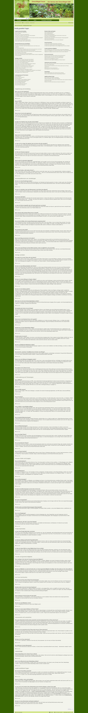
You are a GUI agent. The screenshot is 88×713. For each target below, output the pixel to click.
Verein (35, 20)
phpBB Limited (47, 216)
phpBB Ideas (68, 680)
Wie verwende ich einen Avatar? (20, 52)
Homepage (19, 20)
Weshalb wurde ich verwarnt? (20, 68)
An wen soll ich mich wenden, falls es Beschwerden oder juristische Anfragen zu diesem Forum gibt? (59, 80)
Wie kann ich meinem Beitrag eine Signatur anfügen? (24, 61)
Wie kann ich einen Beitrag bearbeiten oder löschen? (24, 60)
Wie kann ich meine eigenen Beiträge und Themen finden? (55, 59)
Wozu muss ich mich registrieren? (21, 32)
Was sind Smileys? (18, 78)
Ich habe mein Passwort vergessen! (21, 38)
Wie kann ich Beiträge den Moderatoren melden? (23, 69)
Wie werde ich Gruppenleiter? (50, 36)
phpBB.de (55, 216)
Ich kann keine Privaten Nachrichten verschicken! (53, 43)
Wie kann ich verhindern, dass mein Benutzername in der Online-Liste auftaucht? (27, 46)
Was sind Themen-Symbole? (20, 84)
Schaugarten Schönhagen (46, 20)
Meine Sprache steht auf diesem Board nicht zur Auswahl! (25, 50)
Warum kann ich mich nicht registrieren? (22, 34)
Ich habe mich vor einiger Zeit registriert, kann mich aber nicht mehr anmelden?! (29, 37)
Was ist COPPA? (18, 33)
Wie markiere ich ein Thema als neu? (21, 72)
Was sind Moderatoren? (49, 33)
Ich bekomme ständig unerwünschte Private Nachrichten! (54, 44)
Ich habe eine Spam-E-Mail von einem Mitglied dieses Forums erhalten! (57, 45)
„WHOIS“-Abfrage (43, 689)
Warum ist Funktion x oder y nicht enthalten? (52, 78)
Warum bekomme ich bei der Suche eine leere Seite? (54, 57)
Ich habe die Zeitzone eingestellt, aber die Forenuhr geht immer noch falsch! (28, 49)
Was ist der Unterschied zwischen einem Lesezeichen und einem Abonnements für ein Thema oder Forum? (58, 64)
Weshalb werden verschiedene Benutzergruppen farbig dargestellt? (56, 37)
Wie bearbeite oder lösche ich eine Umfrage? (23, 64)
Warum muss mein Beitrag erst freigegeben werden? (24, 71)
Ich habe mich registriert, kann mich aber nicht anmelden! (25, 35)
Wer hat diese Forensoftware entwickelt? (52, 77)
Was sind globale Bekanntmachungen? (22, 80)
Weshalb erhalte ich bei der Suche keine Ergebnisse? (54, 56)
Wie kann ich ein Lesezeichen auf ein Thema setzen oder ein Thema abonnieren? (57, 66)
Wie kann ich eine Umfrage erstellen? (21, 62)
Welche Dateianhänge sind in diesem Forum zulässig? (54, 72)
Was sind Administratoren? (49, 32)
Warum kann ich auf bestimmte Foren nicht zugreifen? (24, 65)
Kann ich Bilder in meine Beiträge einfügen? (23, 79)
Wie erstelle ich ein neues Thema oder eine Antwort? (24, 59)
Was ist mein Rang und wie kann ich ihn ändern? (23, 53)
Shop (27, 20)
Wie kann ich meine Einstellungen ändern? (22, 44)
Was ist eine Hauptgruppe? (49, 38)
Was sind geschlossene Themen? (21, 83)
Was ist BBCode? (18, 76)
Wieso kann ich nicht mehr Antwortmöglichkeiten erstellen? (25, 63)
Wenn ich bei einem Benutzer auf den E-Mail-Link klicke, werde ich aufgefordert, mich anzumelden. (29, 55)
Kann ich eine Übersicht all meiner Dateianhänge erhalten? (55, 73)
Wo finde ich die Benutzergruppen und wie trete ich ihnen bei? (55, 35)
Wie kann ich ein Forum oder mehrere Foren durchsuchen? (55, 55)
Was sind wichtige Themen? (20, 82)
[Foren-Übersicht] (44, 10)
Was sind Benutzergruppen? (50, 34)
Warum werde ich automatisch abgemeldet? (23, 39)
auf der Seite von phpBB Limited (21, 674)
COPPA (19, 124)
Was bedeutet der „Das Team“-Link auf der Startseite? (54, 39)
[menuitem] (23, 23)
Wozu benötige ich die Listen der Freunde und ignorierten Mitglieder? (57, 49)
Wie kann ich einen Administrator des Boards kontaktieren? (55, 81)
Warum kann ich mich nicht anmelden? (22, 36)
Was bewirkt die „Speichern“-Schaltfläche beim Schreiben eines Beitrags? (28, 70)
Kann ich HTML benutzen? (19, 77)
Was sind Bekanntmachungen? (20, 81)
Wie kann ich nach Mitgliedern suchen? (51, 58)
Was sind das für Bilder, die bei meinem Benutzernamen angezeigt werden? (28, 51)
